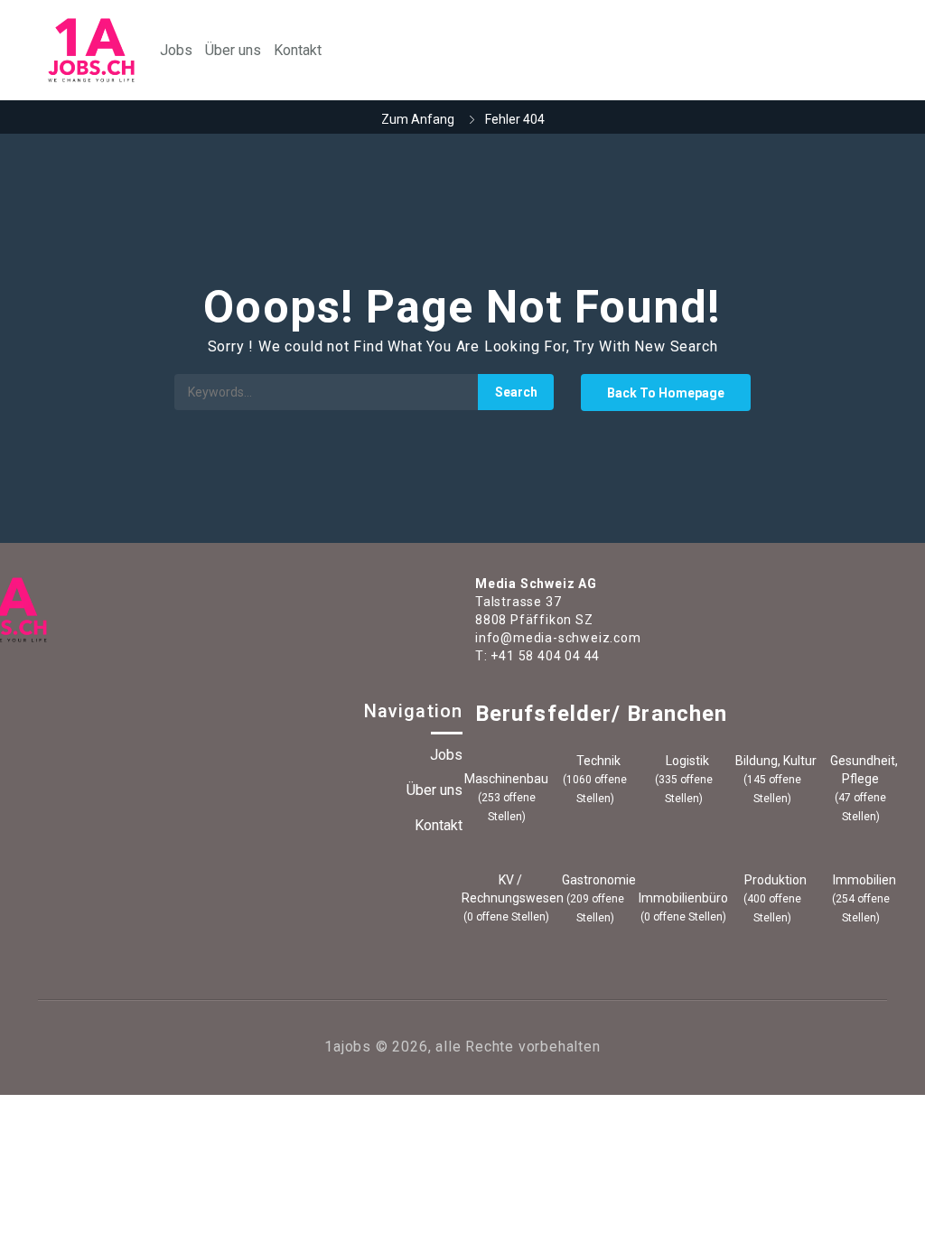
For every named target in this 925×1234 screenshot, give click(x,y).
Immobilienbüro (683, 898)
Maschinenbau (506, 778)
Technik (597, 760)
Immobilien (863, 880)
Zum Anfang (417, 119)
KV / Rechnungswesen (506, 889)
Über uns (233, 50)
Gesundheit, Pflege (862, 769)
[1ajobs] (91, 50)
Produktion (774, 880)
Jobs (176, 50)
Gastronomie (597, 880)
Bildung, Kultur (775, 760)
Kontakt (298, 50)
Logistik (686, 760)
